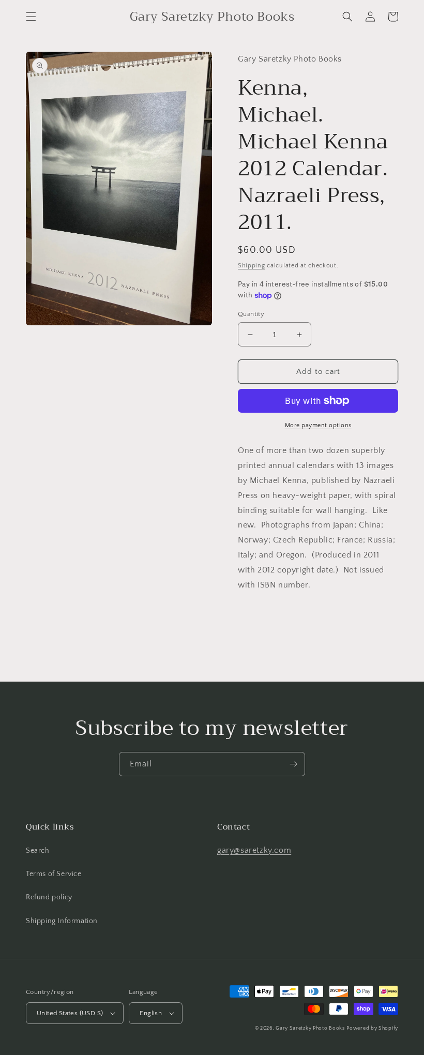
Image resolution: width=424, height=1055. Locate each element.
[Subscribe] (293, 764)
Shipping (251, 265)
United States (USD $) (70, 1013)
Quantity (251, 314)
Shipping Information (62, 921)
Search (38, 851)
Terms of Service (54, 874)
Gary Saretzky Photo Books (310, 1028)
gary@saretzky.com (254, 850)
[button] (31, 16)
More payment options (318, 425)
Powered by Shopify (372, 1028)
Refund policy (49, 897)
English (151, 1013)
